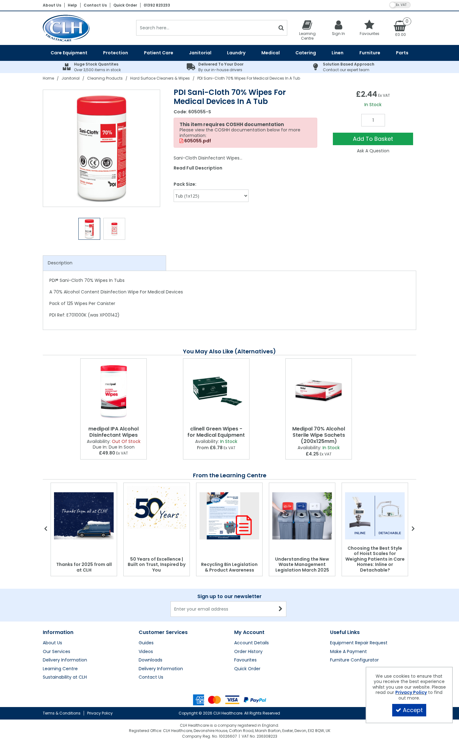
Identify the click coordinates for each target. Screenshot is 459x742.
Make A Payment (348, 652)
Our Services (56, 652)
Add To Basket (373, 139)
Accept (413, 710)
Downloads (150, 660)
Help (72, 5)
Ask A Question (373, 151)
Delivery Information (65, 660)
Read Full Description (198, 168)
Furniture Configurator (354, 660)
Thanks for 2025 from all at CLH (84, 567)
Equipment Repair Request (358, 643)
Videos (146, 652)
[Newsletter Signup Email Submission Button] (280, 609)
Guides (146, 643)
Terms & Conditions (62, 713)
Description (60, 263)
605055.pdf (197, 141)
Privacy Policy (100, 713)
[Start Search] (281, 28)
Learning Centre (60, 669)
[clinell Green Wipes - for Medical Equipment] (216, 391)
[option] (102, 148)
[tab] (104, 263)
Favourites (245, 660)
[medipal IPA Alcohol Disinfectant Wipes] (113, 391)
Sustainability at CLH (65, 677)
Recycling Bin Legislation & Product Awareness (229, 567)
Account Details (251, 643)
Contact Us (95, 5)
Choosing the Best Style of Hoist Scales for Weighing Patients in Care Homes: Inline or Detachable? (375, 559)
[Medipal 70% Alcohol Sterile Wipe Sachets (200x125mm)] (318, 391)
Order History (248, 652)
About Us (52, 5)
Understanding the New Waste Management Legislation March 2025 (302, 564)
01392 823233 (157, 5)
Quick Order (125, 5)
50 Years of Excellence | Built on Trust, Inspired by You (156, 564)
